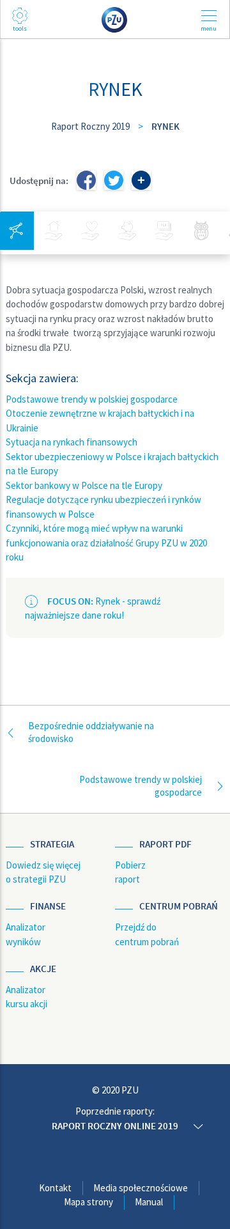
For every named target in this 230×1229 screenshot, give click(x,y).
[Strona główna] (115, 19)
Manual (149, 1202)
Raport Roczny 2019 (90, 126)
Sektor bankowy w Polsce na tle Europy (84, 485)
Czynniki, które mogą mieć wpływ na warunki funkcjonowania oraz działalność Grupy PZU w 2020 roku (106, 542)
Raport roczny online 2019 (115, 1126)
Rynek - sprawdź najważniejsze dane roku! (92, 608)
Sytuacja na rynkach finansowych (71, 442)
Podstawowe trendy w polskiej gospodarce (92, 399)
